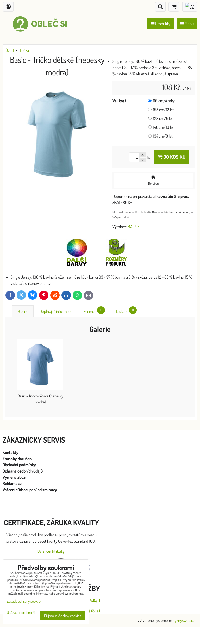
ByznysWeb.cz (183, 620)
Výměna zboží (14, 477)
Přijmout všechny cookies (62, 615)
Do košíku (173, 156)
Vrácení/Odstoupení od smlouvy (30, 489)
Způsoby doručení (18, 458)
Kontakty (10, 452)
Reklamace (12, 483)
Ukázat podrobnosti (21, 613)
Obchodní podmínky (19, 464)
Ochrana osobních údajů (23, 471)
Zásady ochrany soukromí (26, 601)
